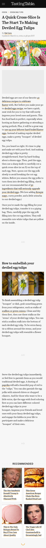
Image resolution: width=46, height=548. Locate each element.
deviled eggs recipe (14, 108)
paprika (6, 384)
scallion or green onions (14, 310)
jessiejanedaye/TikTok (35, 293)
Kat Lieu (8, 33)
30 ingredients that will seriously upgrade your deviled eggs (21, 188)
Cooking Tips (16, 12)
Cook (4, 12)
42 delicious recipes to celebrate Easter (20, 101)
